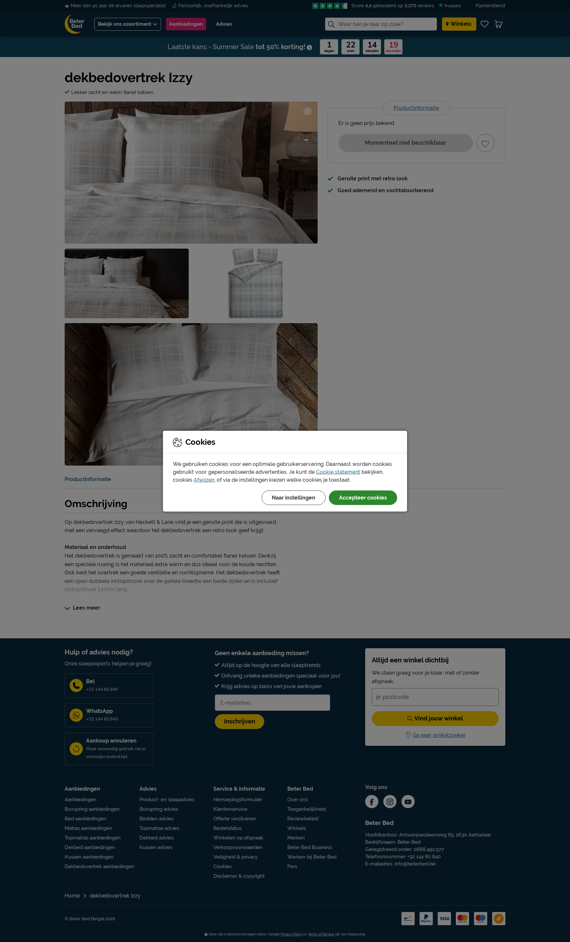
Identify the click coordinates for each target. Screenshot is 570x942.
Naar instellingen (293, 497)
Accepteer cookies (363, 497)
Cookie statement (338, 472)
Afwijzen (204, 479)
